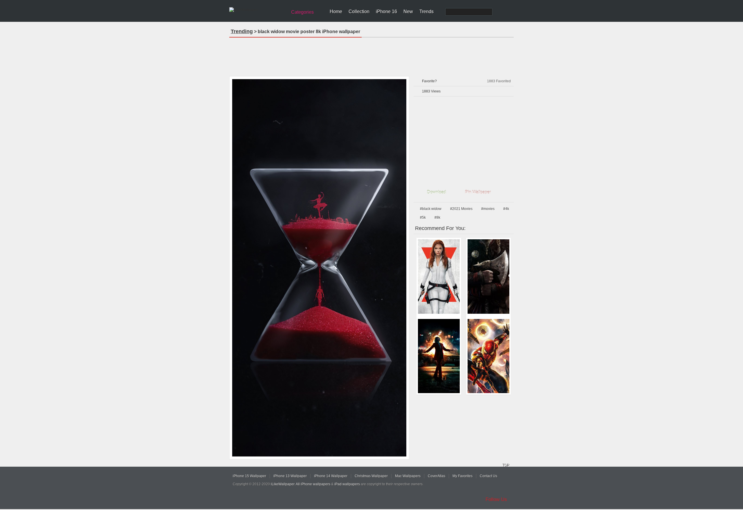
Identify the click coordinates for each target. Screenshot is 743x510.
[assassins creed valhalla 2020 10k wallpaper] (488, 276)
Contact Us (488, 476)
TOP (505, 465)
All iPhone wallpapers (313, 484)
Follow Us (496, 499)
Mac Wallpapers (408, 476)
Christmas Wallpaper (371, 476)
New (408, 11)
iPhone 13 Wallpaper (290, 476)
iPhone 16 (386, 11)
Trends (426, 11)
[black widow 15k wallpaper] (439, 276)
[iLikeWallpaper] (257, 10)
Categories (302, 12)
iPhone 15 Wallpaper (249, 476)
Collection (359, 11)
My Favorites (462, 476)
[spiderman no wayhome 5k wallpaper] (488, 356)
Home (336, 11)
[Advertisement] (371, 55)
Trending (242, 31)
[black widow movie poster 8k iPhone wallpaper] (319, 267)
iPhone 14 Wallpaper (330, 476)
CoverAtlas (436, 476)
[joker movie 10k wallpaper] (439, 356)
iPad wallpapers (347, 484)
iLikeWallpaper (282, 484)
